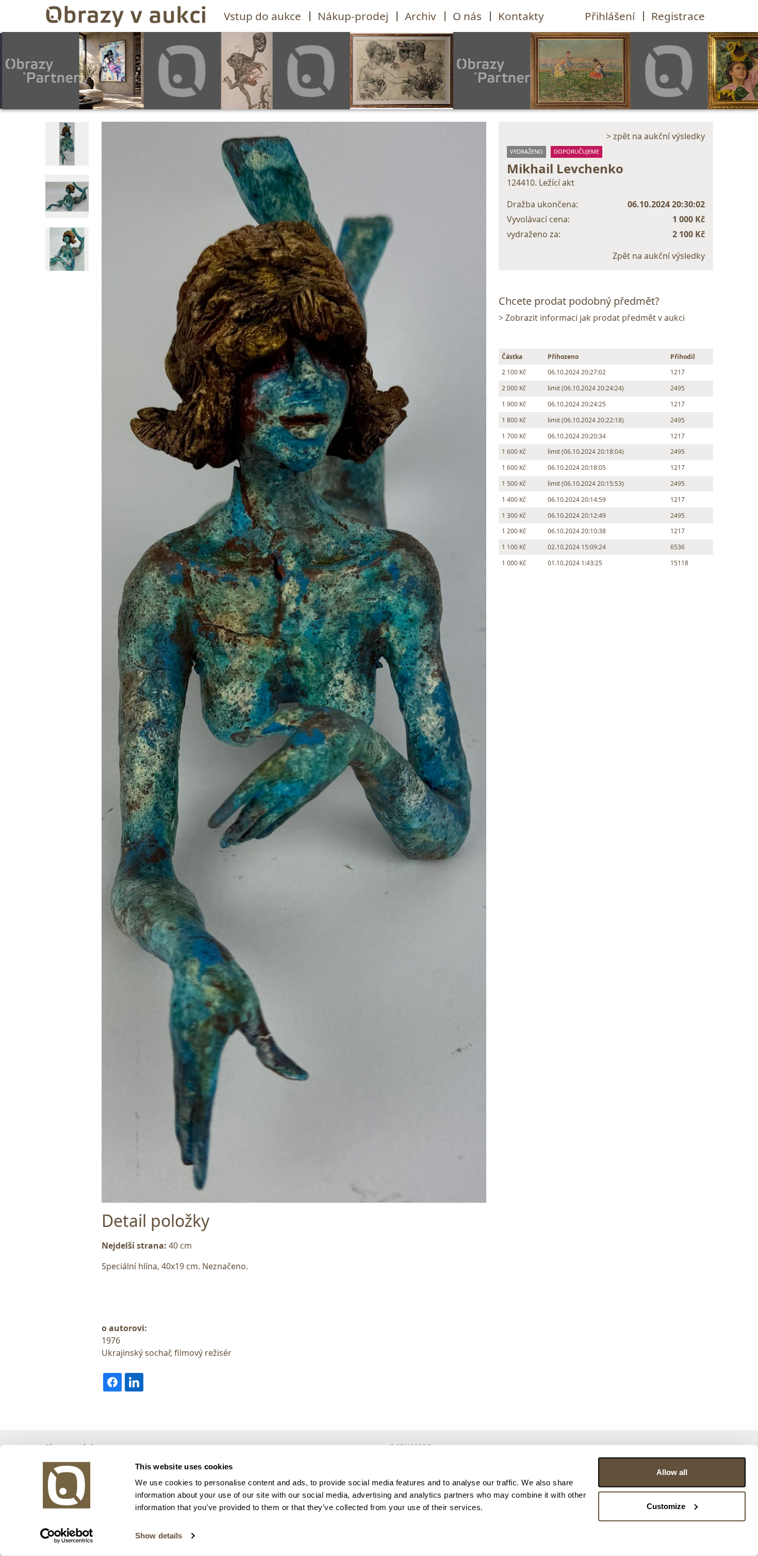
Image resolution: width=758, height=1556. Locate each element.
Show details (158, 1535)
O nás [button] (467, 16)
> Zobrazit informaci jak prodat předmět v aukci (592, 317)
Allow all (671, 1472)
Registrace (678, 16)
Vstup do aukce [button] (262, 16)
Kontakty (521, 16)
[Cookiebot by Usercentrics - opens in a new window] (67, 1536)
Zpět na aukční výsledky (659, 255)
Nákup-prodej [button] (353, 16)
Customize (666, 1505)
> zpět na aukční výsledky (655, 136)
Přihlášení (610, 16)
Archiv (420, 16)
